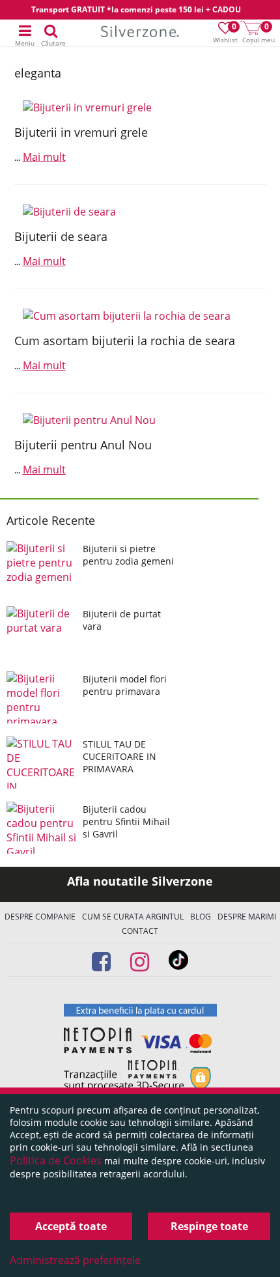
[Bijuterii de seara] (140, 211)
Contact (140, 930)
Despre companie (40, 916)
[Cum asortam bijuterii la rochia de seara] (140, 316)
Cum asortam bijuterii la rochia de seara (124, 340)
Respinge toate (209, 1226)
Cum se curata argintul (133, 916)
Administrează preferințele (75, 1260)
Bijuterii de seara (60, 236)
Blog (200, 916)
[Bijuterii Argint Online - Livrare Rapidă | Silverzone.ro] (140, 33)
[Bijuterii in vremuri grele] (140, 107)
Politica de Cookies (56, 1160)
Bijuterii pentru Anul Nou (83, 445)
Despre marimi (246, 916)
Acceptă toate (71, 1226)
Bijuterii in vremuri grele (81, 132)
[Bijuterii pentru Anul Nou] (140, 420)
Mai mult (44, 157)
